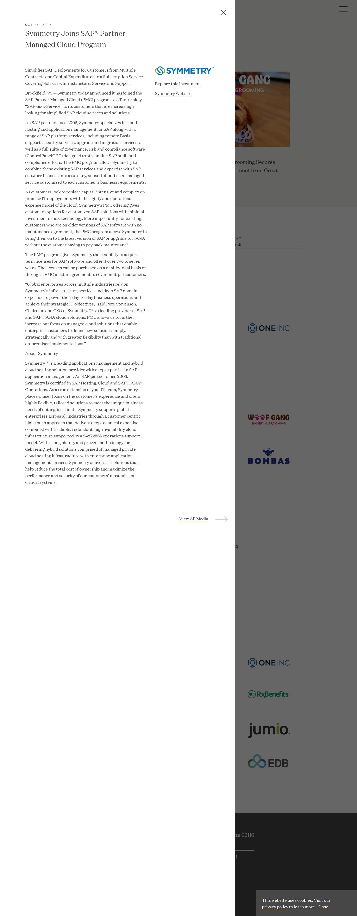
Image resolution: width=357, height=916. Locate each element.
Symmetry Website (173, 93)
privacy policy (275, 906)
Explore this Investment (178, 83)
